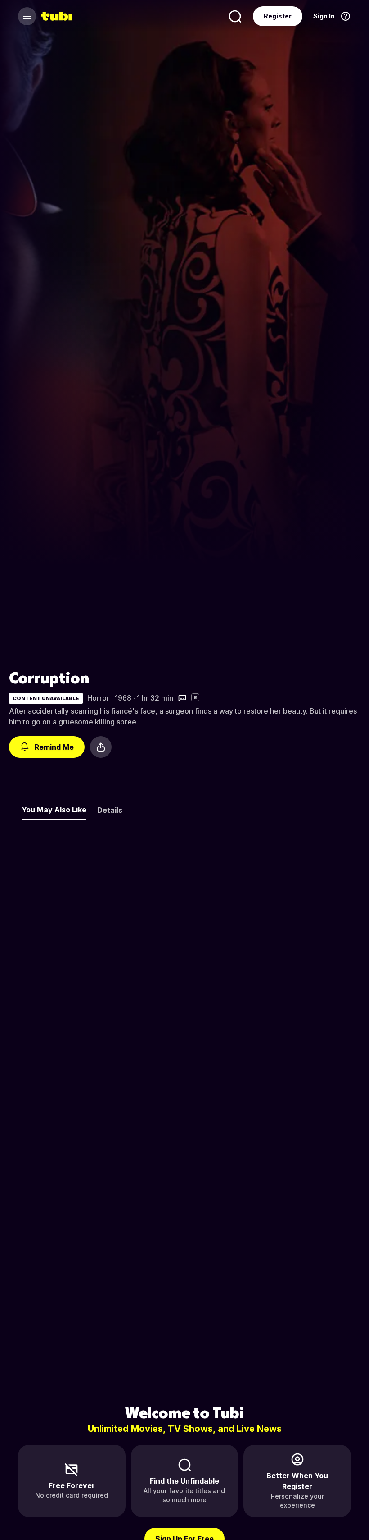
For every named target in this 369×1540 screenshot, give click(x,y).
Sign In (324, 16)
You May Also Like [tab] (54, 809)
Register (278, 16)
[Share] (101, 747)
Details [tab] (109, 810)
